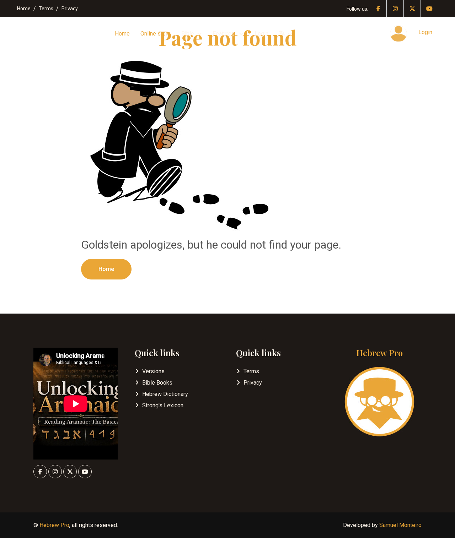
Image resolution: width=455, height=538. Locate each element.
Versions (153, 371)
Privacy (69, 8)
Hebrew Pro (54, 525)
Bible (187, 33)
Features (224, 33)
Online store (155, 33)
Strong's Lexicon (162, 405)
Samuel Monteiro (400, 525)
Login (261, 33)
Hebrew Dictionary (165, 394)
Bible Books (157, 382)
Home (24, 8)
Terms (46, 8)
